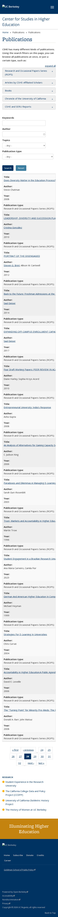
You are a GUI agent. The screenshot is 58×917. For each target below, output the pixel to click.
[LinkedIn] (11, 850)
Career (7, 860)
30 (43, 757)
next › (32, 763)
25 (50, 750)
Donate (29, 855)
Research (7, 777)
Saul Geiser (10, 303)
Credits (40, 855)
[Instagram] (23, 850)
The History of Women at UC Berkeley (25, 809)
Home (5, 32)
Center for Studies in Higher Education (26, 21)
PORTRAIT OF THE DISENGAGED (22, 255)
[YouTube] (17, 850)
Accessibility (8, 895)
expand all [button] (50, 65)
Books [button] (8, 90)
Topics (6, 140)
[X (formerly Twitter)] (5, 850)
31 (50, 757)
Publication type (11, 151)
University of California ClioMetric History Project (27, 802)
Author (6, 128)
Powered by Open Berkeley (15, 892)
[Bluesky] (29, 850)
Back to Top (50, 912)
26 (14, 757)
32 (20, 763)
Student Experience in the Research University (24, 783)
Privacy (6, 903)
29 (36, 757)
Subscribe (18, 855)
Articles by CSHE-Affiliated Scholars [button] (23, 82)
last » (42, 763)
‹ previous (29, 750)
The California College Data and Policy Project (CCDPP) (25, 793)
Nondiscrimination (11, 899)
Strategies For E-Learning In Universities (25, 634)
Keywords (8, 117)
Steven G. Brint (12, 265)
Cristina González (13, 227)
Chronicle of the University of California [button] (25, 98)
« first (16, 750)
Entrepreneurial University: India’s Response (27, 407)
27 (21, 757)
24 (43, 750)
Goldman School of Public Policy (20, 869)
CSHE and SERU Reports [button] (18, 106)
